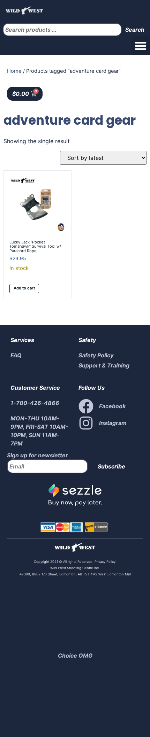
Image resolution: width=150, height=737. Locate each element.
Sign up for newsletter (37, 455)
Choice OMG (75, 655)
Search (134, 29)
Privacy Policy (104, 562)
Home (14, 71)
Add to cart (24, 288)
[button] (140, 45)
